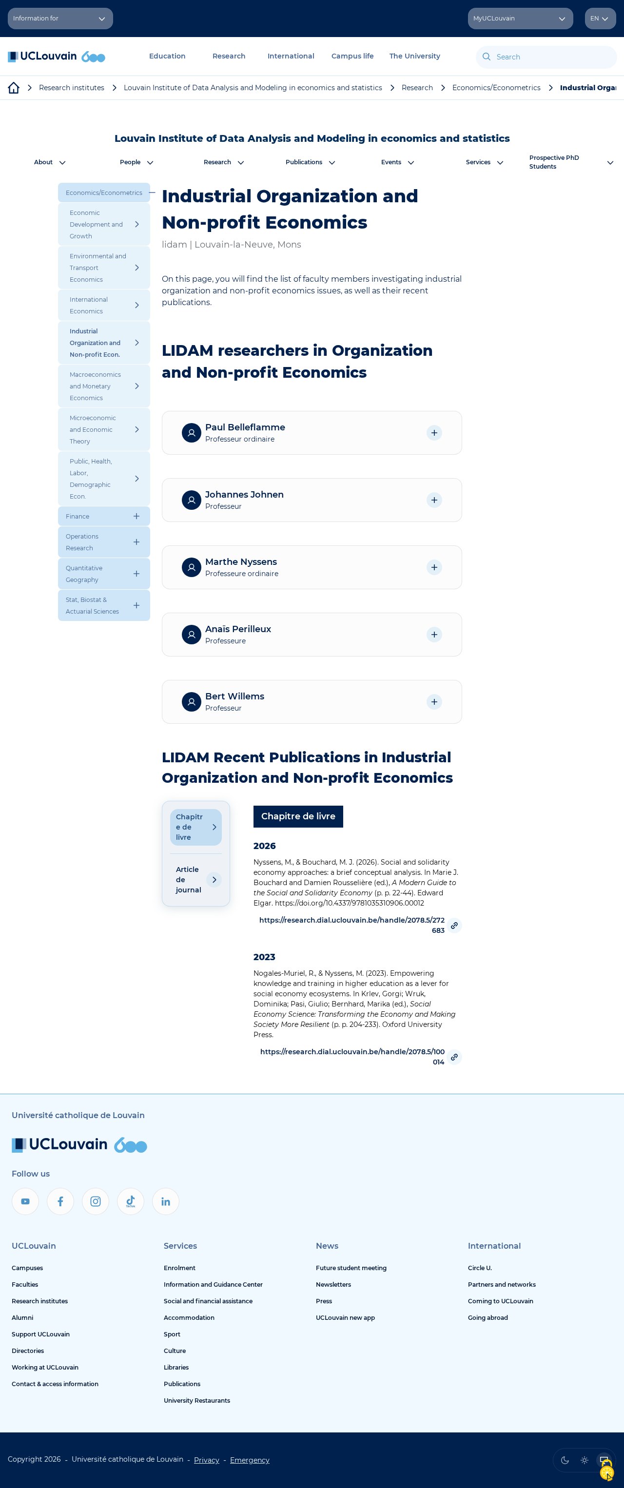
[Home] (56, 61)
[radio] (565, 1460)
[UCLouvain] (14, 88)
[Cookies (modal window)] (607, 1471)
